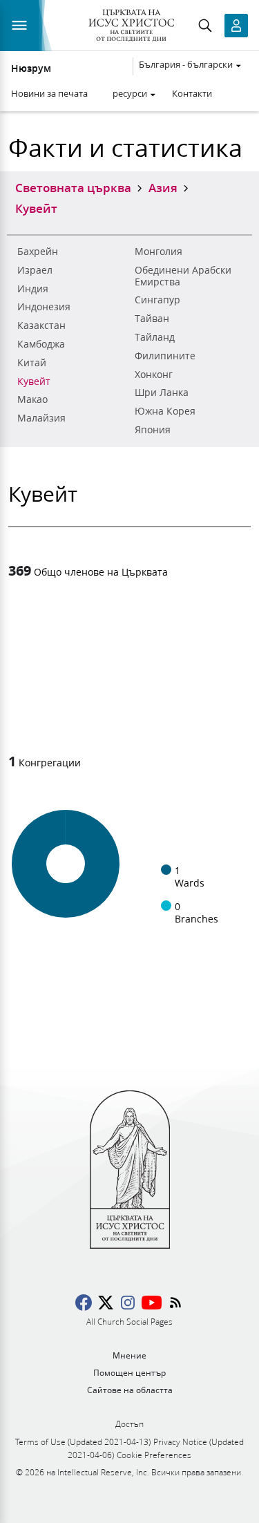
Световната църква (73, 187)
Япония (153, 430)
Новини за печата (49, 93)
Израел (34, 270)
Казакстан (41, 325)
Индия (32, 289)
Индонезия (43, 307)
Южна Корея (165, 411)
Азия (163, 187)
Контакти (192, 93)
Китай (31, 363)
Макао (32, 399)
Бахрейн (37, 251)
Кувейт (33, 381)
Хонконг (154, 374)
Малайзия (41, 418)
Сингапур (157, 300)
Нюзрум (31, 68)
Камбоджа (41, 344)
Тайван (152, 318)
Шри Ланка (162, 392)
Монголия (158, 251)
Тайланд (155, 337)
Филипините (165, 356)
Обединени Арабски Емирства (183, 276)
